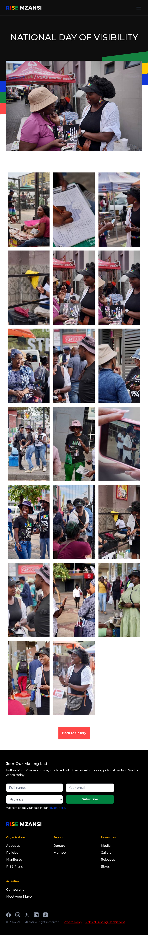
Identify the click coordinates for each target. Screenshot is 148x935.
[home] (23, 8)
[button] (138, 7)
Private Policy (73, 922)
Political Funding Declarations (105, 922)
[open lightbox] (29, 208)
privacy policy (57, 808)
